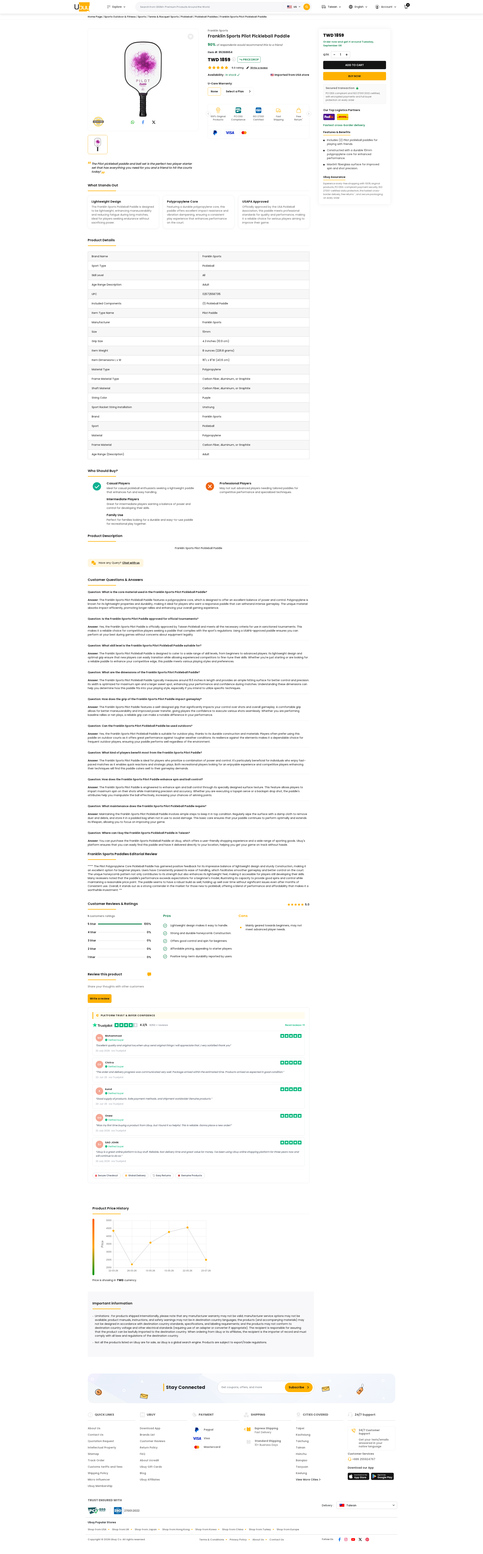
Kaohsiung (303, 1435)
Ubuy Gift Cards (151, 1467)
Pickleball (187, 16)
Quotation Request (101, 1441)
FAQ (142, 1454)
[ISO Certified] (125, 1510)
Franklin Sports (218, 30)
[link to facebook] (143, 122)
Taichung (302, 1441)
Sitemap (93, 1454)
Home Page (95, 16)
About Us (94, 1428)
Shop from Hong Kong (176, 1529)
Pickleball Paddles (206, 16)
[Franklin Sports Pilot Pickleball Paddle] (143, 79)
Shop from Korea (205, 1529)
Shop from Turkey (260, 1529)
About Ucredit (149, 1460)
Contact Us (95, 1435)
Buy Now (354, 76)
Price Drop (251, 59)
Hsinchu (301, 1454)
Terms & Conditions (211, 1539)
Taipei (300, 1428)
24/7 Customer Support (369, 1431)
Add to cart (354, 65)
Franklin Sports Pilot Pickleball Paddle (243, 16)
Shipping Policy (98, 1473)
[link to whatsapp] (132, 122)
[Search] (306, 7)
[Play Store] (382, 1477)
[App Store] (359, 1477)
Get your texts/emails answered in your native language (374, 1443)
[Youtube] (353, 1540)
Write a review (99, 998)
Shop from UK (120, 1529)
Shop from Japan (146, 1529)
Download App (150, 1428)
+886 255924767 (363, 1459)
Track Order (96, 1460)
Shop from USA (97, 1529)
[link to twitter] (153, 122)
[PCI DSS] (96, 1510)
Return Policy (149, 1447)
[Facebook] (340, 1540)
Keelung (301, 1473)
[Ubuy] (82, 6)
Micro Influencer (99, 1479)
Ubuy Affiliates (150, 1479)
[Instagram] (346, 1540)
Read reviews (293, 1025)
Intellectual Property (102, 1447)
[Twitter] (360, 1540)
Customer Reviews (152, 1441)
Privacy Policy (238, 1539)
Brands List (147, 1435)
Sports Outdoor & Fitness (120, 16)
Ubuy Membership (100, 1486)
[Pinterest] (367, 1540)
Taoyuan (302, 1467)
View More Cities (307, 1479)
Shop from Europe (288, 1529)
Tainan (300, 1447)
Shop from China (232, 1529)
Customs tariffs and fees (105, 1467)
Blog (143, 1473)
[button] (331, 7)
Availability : (216, 75)
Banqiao (301, 1460)
